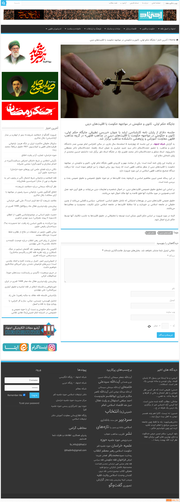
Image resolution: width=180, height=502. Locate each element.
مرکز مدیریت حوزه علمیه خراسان (71, 400)
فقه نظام (128, 463)
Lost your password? (29, 403)
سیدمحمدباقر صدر (113, 455)
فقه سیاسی (99, 460)
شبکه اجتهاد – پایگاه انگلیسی (72, 377)
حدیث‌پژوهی (126, 440)
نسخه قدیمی (134, 3)
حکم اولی (151, 232)
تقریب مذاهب (118, 434)
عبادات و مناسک (113, 28)
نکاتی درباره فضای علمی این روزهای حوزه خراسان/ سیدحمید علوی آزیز (33, 171)
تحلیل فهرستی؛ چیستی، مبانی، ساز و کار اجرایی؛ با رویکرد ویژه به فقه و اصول (32, 302)
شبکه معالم (81, 389)
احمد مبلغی (126, 401)
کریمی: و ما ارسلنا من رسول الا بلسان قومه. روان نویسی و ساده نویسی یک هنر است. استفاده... (160, 381)
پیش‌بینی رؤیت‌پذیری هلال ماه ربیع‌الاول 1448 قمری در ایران (30, 207)
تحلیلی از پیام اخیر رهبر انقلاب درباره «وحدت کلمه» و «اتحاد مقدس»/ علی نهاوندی (31, 242)
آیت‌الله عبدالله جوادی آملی (120, 392)
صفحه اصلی (156, 3)
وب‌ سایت (170, 312)
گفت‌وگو (115, 485)
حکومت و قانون (148, 28)
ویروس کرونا (127, 479)
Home (172, 40)
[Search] (3, 3)
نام (173, 288)
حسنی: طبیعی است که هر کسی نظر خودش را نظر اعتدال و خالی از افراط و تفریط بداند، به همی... (160, 393)
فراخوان (121, 460)
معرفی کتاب (126, 471)
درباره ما (145, 3)
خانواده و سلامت (74, 28)
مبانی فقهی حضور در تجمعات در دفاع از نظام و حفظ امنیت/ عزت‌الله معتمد (32, 233)
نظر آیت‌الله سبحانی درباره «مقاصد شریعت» (35, 186)
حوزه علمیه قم (104, 446)
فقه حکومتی (110, 460)
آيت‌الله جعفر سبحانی (121, 377)
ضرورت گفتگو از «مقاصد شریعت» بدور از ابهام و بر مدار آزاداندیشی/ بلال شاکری (30, 136)
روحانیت (128, 455)
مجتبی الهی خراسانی (116, 463)
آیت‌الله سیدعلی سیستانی (109, 387)
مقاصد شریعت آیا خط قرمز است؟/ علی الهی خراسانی (31, 200)
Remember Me (15, 395)
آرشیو (124, 3)
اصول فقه (128, 405)
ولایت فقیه (102, 475)
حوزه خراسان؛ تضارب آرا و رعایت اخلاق (38, 155)
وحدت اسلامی (116, 475)
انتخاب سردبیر (118, 415)
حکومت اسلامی (123, 451)
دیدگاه (171, 256)
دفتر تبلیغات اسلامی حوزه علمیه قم (69, 394)
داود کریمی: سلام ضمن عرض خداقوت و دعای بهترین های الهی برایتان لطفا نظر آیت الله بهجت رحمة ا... (159, 437)
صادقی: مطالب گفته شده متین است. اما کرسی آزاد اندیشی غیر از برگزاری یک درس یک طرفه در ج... (160, 405)
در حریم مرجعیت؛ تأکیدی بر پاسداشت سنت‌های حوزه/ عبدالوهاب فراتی (31, 274)
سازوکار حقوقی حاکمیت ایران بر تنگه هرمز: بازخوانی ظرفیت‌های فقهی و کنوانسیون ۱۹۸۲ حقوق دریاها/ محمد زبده (30, 147)
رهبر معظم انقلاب (104, 451)
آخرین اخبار (162, 40)
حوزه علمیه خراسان (116, 443)
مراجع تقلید (104, 467)
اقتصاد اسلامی (115, 405)
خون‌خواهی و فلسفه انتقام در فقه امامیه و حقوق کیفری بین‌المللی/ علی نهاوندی (30, 288)
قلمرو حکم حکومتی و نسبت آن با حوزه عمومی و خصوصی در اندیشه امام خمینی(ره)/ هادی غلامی (33, 311)
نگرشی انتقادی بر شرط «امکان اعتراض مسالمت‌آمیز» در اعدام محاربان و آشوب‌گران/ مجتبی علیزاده (30, 162)
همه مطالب (113, 3)
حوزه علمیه (114, 440)
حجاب (107, 434)
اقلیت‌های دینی (166, 232)
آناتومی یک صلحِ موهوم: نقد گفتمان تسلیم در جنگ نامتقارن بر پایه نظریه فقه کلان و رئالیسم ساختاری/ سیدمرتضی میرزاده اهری (32, 252)
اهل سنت (114, 420)
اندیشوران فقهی (54, 28)
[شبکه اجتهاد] (90, 15)
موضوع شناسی (113, 471)
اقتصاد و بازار (131, 28)
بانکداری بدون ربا (116, 427)
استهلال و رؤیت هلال (107, 400)
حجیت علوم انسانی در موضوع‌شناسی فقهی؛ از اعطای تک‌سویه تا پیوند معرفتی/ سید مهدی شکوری (31, 216)
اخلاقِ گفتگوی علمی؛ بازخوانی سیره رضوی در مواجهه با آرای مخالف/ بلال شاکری (31, 193)
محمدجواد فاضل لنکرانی (120, 467)
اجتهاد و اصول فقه (168, 28)
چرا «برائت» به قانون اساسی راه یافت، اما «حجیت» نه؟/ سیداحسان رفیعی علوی (30, 225)
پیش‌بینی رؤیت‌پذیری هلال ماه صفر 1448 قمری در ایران (30, 281)
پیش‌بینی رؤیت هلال (113, 479)
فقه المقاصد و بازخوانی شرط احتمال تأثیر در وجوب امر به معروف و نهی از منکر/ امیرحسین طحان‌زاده (30, 179)
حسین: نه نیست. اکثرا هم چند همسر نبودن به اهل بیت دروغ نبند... (159, 415)
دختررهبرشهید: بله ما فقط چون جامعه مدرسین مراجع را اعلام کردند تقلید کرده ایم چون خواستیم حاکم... (159, 425)
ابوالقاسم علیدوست (105, 396)
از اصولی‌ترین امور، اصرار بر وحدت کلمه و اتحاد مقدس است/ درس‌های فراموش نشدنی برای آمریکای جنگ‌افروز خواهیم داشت (30, 264)
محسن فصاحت (101, 463)
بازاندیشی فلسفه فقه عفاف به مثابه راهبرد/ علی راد (32, 295)
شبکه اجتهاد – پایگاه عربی (74, 383)
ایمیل (172, 300)
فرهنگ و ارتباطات (93, 28)
